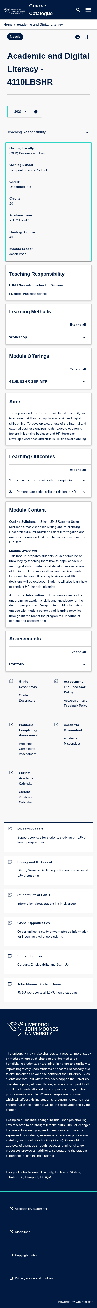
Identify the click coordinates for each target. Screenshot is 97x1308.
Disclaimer (22, 1232)
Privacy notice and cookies (34, 1278)
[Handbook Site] (32, 1029)
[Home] (14, 12)
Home (8, 24)
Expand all (78, 324)
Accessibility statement (31, 1208)
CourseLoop (84, 1301)
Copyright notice (26, 1255)
